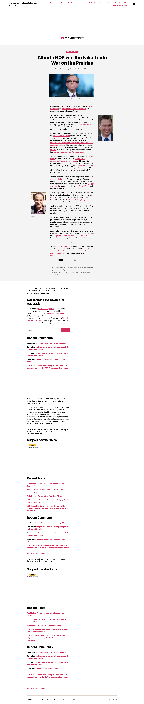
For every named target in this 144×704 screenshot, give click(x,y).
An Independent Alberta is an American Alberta (44, 496)
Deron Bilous (67, 269)
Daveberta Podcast (82, 3)
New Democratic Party (61, 136)
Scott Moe (84, 251)
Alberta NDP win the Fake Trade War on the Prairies (72, 60)
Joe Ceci (82, 269)
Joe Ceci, (53, 150)
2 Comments (87, 69)
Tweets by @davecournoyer (37, 553)
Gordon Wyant (55, 253)
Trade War (55, 274)
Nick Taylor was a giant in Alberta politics (50, 343)
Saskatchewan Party (60, 246)
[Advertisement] (72, 19)
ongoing (91, 184)
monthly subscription (56, 314)
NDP (52, 197)
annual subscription (57, 316)
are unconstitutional (57, 145)
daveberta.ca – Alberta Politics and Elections (46, 700)
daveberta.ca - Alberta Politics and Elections (23, 4)
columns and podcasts (46, 309)
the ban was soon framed (82, 125)
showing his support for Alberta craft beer (69, 152)
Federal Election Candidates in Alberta (100, 3)
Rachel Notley (84, 186)
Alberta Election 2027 (120, 3)
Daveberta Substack (67, 3)
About (58, 3)
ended (56, 109)
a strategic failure (56, 179)
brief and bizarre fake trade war (74, 109)
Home (52, 3)
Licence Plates (87, 270)
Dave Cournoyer (61, 69)
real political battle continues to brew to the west (71, 236)
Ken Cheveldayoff (73, 251)
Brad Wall (60, 269)
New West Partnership (67, 168)
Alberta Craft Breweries (65, 267)
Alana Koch (55, 267)
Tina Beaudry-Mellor (58, 251)
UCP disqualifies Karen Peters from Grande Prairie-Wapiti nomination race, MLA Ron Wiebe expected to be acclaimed (47, 508)
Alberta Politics (72, 51)
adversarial (54, 186)
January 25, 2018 (75, 69)
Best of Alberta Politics (120, 5)
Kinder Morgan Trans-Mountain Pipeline (71, 270)
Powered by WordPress (70, 700)
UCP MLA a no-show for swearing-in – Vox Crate (45, 366)
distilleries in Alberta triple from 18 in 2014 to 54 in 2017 (71, 143)
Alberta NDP (76, 267)
